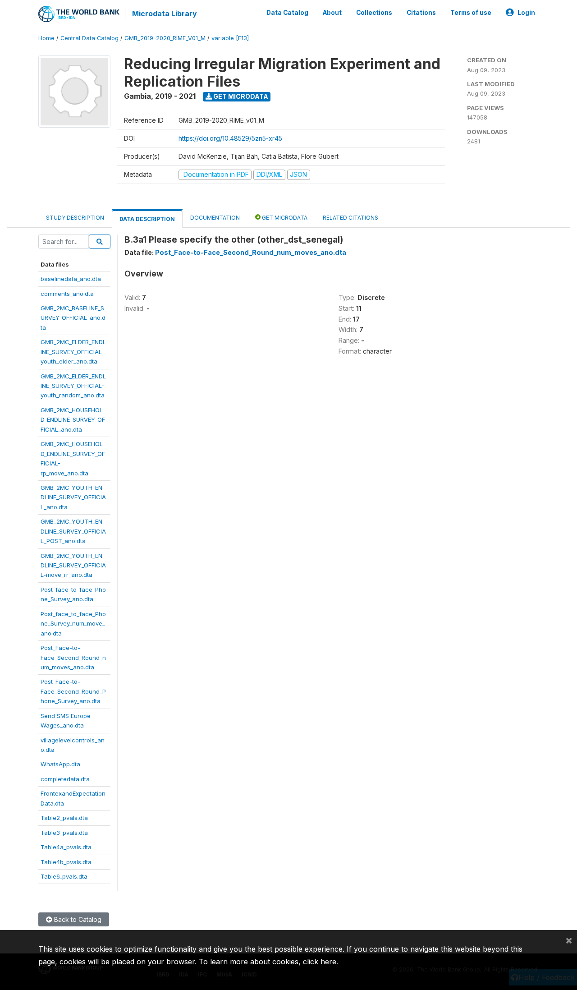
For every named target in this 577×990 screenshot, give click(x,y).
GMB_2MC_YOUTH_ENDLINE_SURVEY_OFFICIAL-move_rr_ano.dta (73, 565)
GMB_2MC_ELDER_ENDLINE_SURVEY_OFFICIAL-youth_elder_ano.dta (73, 351)
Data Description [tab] (147, 219)
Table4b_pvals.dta (66, 862)
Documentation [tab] (215, 217)
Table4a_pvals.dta (66, 847)
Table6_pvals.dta (64, 876)
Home (46, 38)
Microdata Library (164, 13)
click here (319, 961)
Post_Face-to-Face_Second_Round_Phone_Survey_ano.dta (73, 691)
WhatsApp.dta (60, 764)
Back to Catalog (76, 919)
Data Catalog (287, 12)
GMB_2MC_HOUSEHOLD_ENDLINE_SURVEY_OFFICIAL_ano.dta (73, 419)
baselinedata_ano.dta (71, 278)
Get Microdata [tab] (284, 217)
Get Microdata (240, 96)
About (332, 12)
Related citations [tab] (350, 217)
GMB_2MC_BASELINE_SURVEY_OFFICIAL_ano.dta (73, 317)
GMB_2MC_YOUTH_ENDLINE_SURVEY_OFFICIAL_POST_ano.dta (73, 531)
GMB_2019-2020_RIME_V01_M (165, 38)
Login (526, 12)
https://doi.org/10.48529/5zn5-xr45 (230, 138)
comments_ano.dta (67, 293)
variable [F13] (230, 38)
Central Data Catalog (89, 38)
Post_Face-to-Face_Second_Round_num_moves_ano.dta (73, 657)
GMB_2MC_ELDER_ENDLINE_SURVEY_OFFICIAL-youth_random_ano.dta (73, 386)
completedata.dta (65, 779)
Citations (421, 12)
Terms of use (470, 12)
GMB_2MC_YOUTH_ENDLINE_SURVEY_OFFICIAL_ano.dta (73, 497)
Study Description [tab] (75, 217)
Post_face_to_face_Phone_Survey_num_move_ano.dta (73, 623)
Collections (374, 12)
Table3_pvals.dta (64, 832)
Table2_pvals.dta (64, 817)
